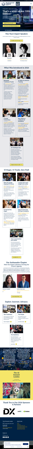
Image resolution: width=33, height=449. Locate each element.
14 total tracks (8, 83)
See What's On (15, 257)
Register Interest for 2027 (8, 23)
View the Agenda (7, 321)
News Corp (24, 361)
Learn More (13, 344)
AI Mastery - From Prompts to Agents (23, 96)
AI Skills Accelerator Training (23, 84)
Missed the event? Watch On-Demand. (11, 25)
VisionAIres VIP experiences (9, 222)
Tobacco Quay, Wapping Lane (7, 427)
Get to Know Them (15, 296)
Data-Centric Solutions (9, 363)
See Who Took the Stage (15, 40)
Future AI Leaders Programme (21, 128)
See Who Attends (21, 321)
